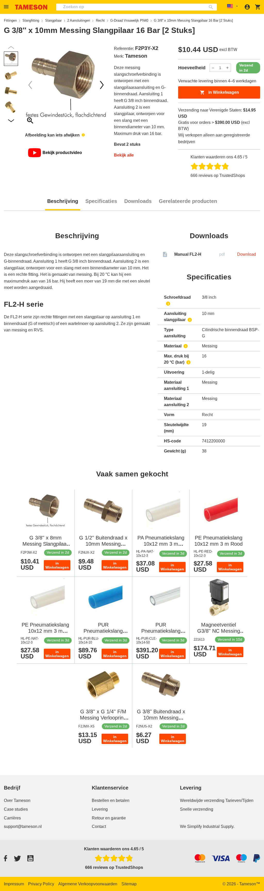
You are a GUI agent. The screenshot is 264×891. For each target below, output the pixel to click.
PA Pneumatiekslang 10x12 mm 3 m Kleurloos (160, 544)
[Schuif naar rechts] (30, 85)
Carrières (12, 818)
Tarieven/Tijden (239, 800)
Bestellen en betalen (110, 800)
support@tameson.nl (23, 826)
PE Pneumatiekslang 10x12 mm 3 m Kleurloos (45, 631)
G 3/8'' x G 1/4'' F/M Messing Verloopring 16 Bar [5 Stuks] (103, 718)
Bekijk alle (124, 155)
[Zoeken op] (212, 7)
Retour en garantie (109, 818)
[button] (7, 7)
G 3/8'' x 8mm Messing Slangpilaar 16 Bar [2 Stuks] (45, 544)
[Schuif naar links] (102, 85)
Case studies (16, 809)
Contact (99, 826)
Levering (100, 809)
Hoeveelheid (191, 67)
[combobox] (136, 7)
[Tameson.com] (31, 7)
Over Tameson (17, 800)
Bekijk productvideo (62, 152)
